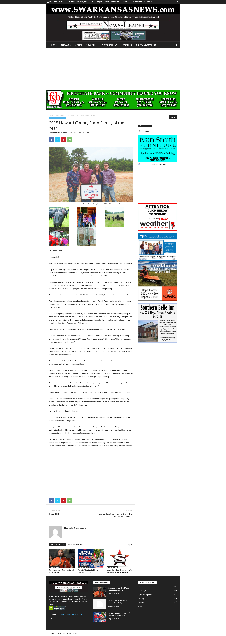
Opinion (141, 603)
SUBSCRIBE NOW (139, 2)
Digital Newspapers (146, 45)
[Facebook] (177, 2)
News (64, 118)
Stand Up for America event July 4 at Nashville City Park (115, 515)
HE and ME (54, 513)
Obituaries (66, 45)
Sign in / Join (97, 2)
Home (54, 45)
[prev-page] (128, 544)
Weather (127, 45)
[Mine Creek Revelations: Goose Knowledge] (99, 604)
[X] (57, 139)
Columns (91, 45)
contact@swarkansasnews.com (70, 614)
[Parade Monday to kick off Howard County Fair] (91, 558)
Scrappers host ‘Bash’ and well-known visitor (61, 571)
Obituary (141, 599)
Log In (149, 2)
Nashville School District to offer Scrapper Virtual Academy (120, 571)
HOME (107, 2)
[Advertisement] (113, 67)
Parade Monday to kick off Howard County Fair (88, 571)
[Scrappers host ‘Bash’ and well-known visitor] (62, 558)
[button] (176, 45)
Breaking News (59, 115)
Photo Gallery (109, 45)
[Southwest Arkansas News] (113, 23)
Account (125, 2)
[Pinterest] (63, 139)
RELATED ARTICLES (57, 545)
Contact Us (115, 2)
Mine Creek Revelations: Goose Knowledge (118, 601)
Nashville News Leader (59, 133)
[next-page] (131, 544)
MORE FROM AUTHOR (75, 545)
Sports (78, 45)
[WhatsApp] (69, 139)
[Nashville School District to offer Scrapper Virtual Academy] (120, 558)
